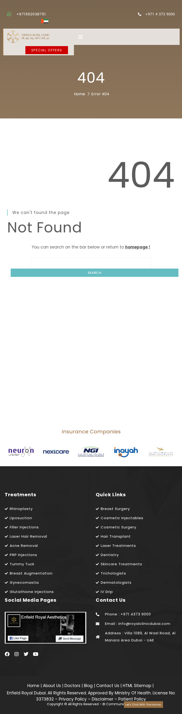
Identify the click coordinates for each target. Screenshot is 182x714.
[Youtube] (35, 654)
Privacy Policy (73, 699)
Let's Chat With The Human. (143, 704)
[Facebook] (7, 654)
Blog (89, 685)
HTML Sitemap (136, 685)
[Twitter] (26, 654)
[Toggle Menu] (126, 37)
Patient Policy (132, 699)
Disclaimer (102, 699)
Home (79, 94)
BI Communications (119, 704)
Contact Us (108, 685)
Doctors (73, 685)
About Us (52, 685)
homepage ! (137, 247)
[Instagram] (16, 654)
